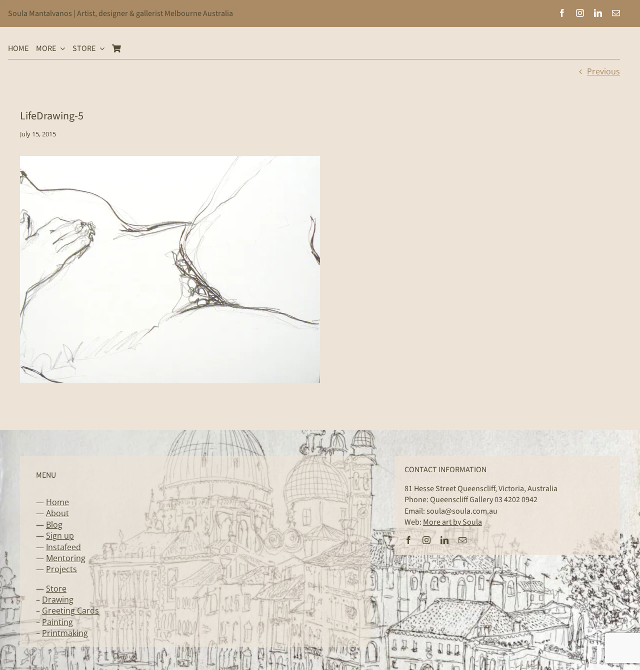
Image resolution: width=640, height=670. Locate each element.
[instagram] (580, 13)
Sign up (60, 535)
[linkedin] (598, 13)
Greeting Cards (70, 610)
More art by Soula (452, 522)
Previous (603, 71)
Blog (54, 524)
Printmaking (65, 633)
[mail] (616, 13)
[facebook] (562, 13)
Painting (57, 622)
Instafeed (63, 547)
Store (56, 588)
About (57, 513)
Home (57, 502)
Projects (61, 569)
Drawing (58, 599)
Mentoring (66, 558)
